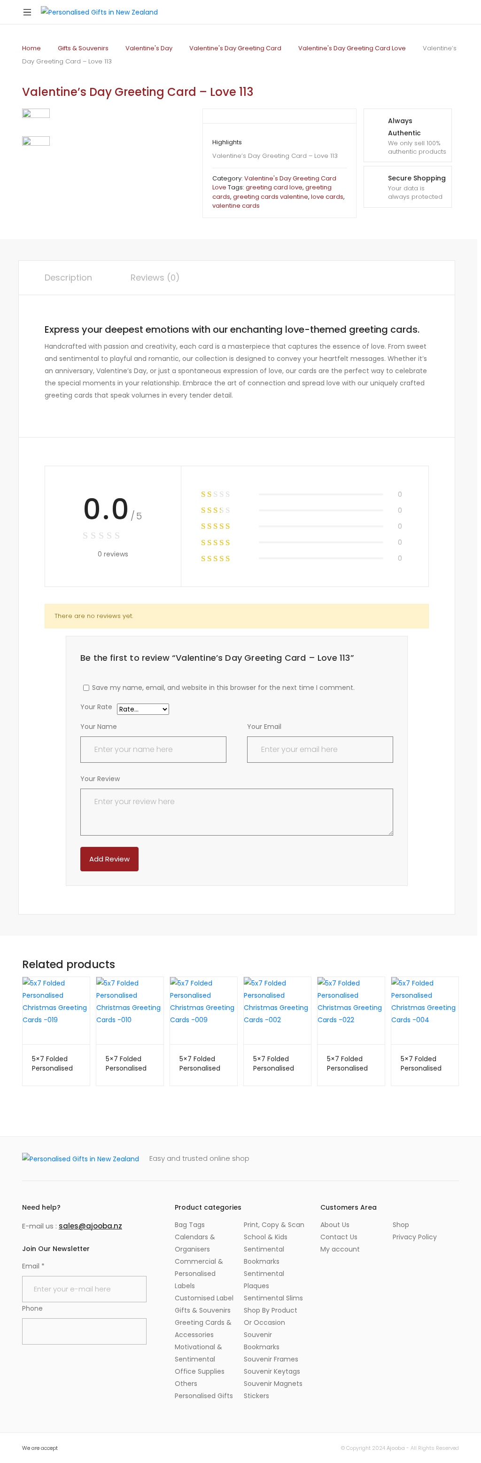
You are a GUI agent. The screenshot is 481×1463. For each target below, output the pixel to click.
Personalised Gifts (204, 1395)
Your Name (98, 726)
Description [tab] (68, 277)
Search (427, 12)
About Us (334, 1224)
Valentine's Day (148, 48)
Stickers (256, 1395)
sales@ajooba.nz (90, 1226)
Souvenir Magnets (273, 1383)
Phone (32, 1308)
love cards (327, 196)
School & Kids (265, 1237)
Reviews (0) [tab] (155, 277)
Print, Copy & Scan (274, 1224)
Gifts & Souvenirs (83, 48)
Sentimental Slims (273, 1298)
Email (33, 1266)
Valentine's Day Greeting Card (235, 48)
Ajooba (396, 1448)
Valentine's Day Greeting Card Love (352, 48)
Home (31, 48)
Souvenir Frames (271, 1359)
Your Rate (96, 708)
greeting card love (274, 187)
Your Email (264, 726)
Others (186, 1383)
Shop (401, 1224)
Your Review (100, 778)
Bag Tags (190, 1224)
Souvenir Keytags (272, 1371)
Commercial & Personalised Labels (199, 1274)
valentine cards (236, 205)
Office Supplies (200, 1371)
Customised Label (204, 1298)
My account (340, 1249)
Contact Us (338, 1237)
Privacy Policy (415, 1237)
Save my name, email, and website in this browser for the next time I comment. (223, 687)
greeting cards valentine (270, 196)
